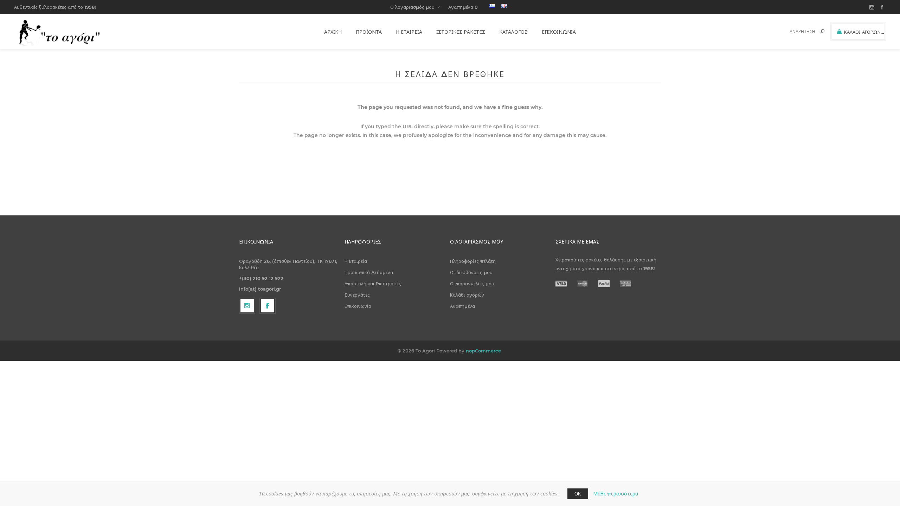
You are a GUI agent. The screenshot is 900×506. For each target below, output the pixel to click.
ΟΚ (577, 494)
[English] (504, 5)
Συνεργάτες (357, 295)
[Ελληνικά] (492, 5)
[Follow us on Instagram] (247, 305)
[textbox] (798, 31)
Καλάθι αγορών (467, 295)
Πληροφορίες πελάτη (473, 261)
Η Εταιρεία (356, 261)
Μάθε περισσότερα (615, 494)
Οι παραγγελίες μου (472, 283)
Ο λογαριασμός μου (412, 7)
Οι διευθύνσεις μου (471, 272)
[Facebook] (267, 305)
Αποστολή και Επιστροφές (373, 283)
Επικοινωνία (358, 306)
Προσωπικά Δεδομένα (369, 272)
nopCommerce (483, 350)
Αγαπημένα (462, 306)
